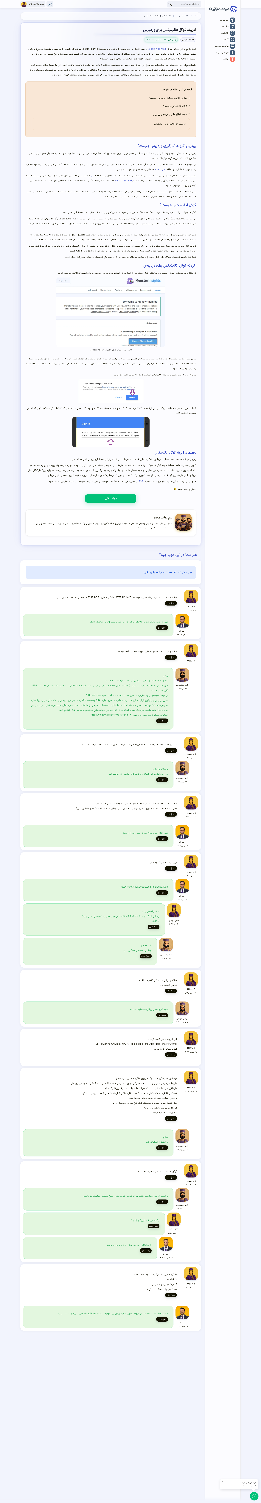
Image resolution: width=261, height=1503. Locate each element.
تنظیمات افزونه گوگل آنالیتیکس (168, 124)
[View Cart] (49, 4)
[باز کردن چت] (254, 1496)
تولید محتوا (160, 169)
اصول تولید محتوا (123, 181)
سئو (92, 176)
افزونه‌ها (225, 33)
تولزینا (226, 59)
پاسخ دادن (171, 603)
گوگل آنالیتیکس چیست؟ (175, 106)
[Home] (223, 9)
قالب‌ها (225, 26)
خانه (196, 16)
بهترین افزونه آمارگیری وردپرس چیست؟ (168, 98)
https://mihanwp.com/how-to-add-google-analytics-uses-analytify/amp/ (136, 1044)
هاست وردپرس (221, 46)
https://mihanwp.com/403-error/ (108, 715)
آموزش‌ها (224, 20)
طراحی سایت (222, 52)
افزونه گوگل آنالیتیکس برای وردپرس (170, 114)
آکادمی (225, 39)
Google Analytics (157, 49)
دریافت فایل (111, 498)
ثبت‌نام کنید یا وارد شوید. (155, 572)
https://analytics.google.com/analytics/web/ (144, 887)
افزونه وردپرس (182, 16)
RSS (141, 481)
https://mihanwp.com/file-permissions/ (107, 695)
